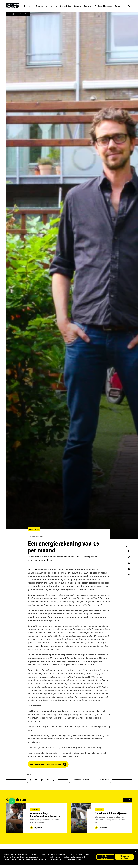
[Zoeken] (129, 6)
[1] (42, 646)
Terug (11, 14)
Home (16, 14)
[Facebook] (129, 551)
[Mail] (129, 569)
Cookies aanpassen (105, 857)
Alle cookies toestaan (124, 857)
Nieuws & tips (24, 14)
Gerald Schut (34, 569)
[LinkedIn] (129, 563)
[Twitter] (129, 557)
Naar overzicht (104, 780)
